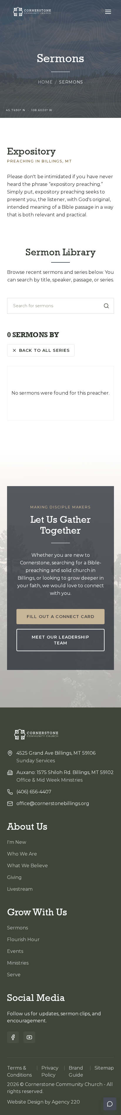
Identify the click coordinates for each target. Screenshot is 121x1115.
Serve (14, 974)
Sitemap (104, 1068)
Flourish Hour (23, 939)
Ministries (17, 963)
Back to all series (44, 350)
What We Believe (27, 865)
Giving (14, 877)
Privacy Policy (49, 1071)
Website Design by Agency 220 (43, 1102)
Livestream (20, 889)
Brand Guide (76, 1071)
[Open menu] (108, 12)
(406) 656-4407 (33, 792)
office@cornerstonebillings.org (52, 803)
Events (15, 951)
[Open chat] (109, 1103)
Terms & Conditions (19, 1071)
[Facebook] (13, 1037)
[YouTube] (29, 1037)
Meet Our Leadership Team (60, 640)
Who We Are (22, 854)
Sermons (17, 928)
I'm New (16, 842)
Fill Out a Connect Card (60, 616)
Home (45, 82)
